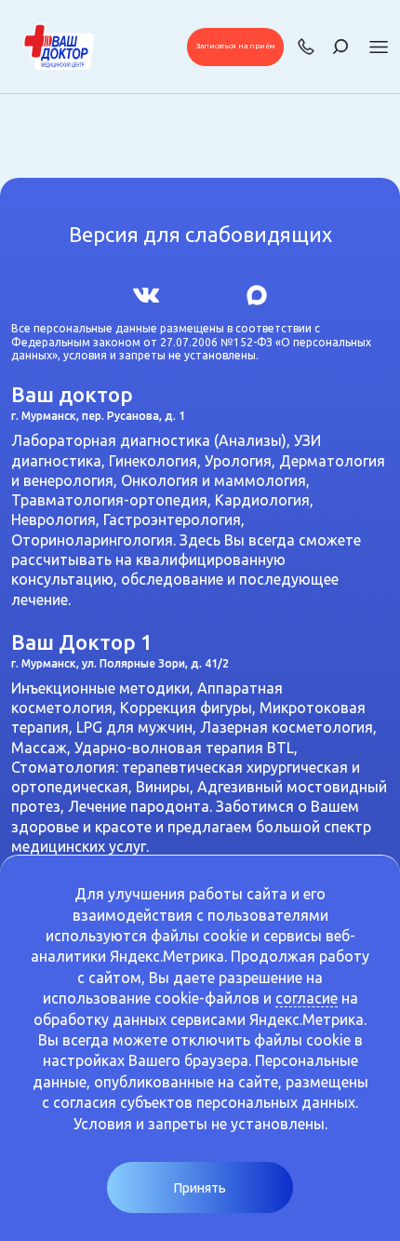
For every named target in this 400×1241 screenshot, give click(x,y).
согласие (306, 998)
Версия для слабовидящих (200, 234)
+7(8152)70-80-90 (306, 46)
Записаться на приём (235, 46)
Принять (200, 1187)
